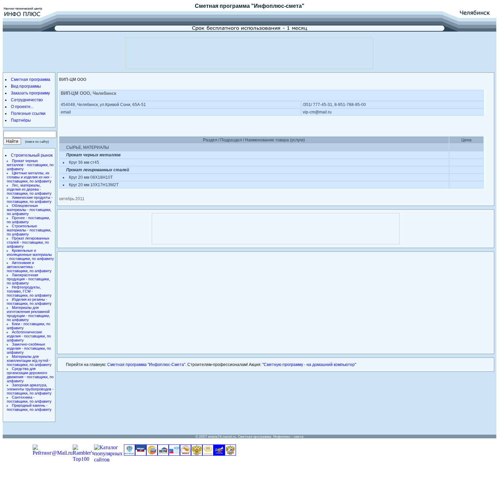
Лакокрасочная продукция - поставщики (28, 277)
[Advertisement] (249, 53)
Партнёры (21, 120)
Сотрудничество (27, 100)
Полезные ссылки (28, 113)
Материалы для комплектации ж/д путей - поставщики (29, 360)
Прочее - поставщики (30, 218)
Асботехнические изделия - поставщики (26, 334)
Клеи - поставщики (28, 324)
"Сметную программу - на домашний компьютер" (309, 364)
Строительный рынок (32, 155)
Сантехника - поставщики (21, 399)
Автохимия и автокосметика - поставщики (21, 267)
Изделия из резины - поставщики (27, 301)
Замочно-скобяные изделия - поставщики (26, 346)
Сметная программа (222, 6)
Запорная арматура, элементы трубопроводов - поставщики (30, 389)
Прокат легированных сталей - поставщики (28, 240)
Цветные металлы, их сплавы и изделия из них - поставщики (29, 177)
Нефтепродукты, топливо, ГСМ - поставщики (24, 291)
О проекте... (22, 106)
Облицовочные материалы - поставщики (28, 208)
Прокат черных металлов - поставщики (27, 163)
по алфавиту (41, 181)
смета (298, 436)
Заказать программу (30, 93)
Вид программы (26, 86)
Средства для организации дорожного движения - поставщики (27, 373)
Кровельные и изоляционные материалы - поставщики (29, 254)
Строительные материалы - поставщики (28, 228)
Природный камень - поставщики (27, 407)
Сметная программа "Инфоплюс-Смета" (146, 364)
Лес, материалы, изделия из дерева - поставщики (24, 189)
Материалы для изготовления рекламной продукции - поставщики (28, 311)
